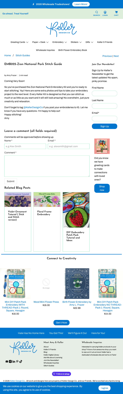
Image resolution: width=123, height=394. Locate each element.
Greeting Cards (18, 42)
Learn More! (81, 4)
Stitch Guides (23, 55)
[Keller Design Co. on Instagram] (10, 362)
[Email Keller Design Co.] (6, 362)
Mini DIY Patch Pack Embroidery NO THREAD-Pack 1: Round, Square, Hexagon (108, 306)
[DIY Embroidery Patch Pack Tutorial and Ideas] (76, 210)
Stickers (74, 42)
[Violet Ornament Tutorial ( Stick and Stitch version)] (17, 199)
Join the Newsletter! (51, 360)
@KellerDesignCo (33, 107)
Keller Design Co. (17, 381)
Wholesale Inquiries (45, 50)
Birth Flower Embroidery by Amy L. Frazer (76, 303)
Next (116, 56)
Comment (10, 152)
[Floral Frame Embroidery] (47, 199)
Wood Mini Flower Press (46, 302)
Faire (114, 355)
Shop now (102, 188)
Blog (45, 352)
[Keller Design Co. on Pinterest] (17, 362)
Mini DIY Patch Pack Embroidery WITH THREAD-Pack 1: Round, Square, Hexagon (15, 306)
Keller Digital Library (51, 355)
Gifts (88, 42)
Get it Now (61, 322)
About (46, 347)
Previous (107, 56)
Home (7, 55)
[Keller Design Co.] (61, 29)
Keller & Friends (104, 42)
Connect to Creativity (61, 258)
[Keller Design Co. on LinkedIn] (13, 362)
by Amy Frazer (10, 75)
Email (95, 113)
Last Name (97, 100)
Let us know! (96, 352)
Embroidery (58, 42)
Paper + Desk (38, 42)
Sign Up (104, 126)
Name (8, 140)
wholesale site (95, 355)
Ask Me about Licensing (53, 357)
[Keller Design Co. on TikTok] (20, 362)
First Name (98, 87)
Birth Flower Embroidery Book (72, 50)
